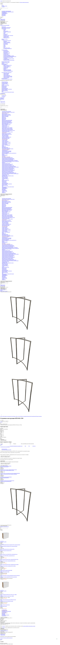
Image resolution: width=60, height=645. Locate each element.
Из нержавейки (6, 44)
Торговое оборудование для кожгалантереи (8, 165)
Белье (4, 33)
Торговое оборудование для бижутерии (7, 251)
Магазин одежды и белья (5, 85)
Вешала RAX (4, 119)
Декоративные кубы (5, 150)
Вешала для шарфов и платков (6, 124)
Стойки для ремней (6, 77)
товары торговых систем (5, 174)
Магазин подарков (4, 184)
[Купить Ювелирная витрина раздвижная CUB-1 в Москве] (7, 549)
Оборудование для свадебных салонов (7, 171)
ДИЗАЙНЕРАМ (4, 12)
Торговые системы (4, 125)
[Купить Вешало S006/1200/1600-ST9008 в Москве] (6, 570)
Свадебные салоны (6, 36)
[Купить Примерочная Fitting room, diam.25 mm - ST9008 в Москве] (8, 594)
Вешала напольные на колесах (6, 114)
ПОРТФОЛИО (2, 97)
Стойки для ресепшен (5, 82)
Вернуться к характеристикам (4, 526)
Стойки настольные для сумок (6, 143)
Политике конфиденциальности (24, 2)
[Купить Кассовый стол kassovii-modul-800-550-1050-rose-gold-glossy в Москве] (10, 575)
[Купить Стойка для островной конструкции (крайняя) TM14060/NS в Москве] (10, 473)
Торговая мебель (4, 64)
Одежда (5, 29)
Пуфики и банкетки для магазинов (7, 221)
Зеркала (3, 145)
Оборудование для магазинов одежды (7, 157)
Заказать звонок (3, 22)
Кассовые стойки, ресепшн (6, 61)
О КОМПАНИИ (4, 190)
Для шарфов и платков (7, 47)
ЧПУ (2, 91)
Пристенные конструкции (7, 40)
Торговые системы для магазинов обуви (7, 159)
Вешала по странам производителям (7, 120)
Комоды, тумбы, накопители (8, 65)
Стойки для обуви (4, 140)
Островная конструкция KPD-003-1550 (5, 481)
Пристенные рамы (6, 51)
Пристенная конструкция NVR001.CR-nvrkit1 (6, 601)
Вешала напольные (4, 113)
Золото (5, 45)
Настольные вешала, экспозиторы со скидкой (8, 130)
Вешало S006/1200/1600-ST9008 (4, 571)
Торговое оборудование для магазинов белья (8, 168)
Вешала (3, 39)
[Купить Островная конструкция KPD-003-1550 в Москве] (7, 480)
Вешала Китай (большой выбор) (6, 121)
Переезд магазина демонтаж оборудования (8, 186)
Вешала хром (4, 117)
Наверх (1, 639)
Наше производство (5, 81)
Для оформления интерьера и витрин (9, 58)
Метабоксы (3, 162)
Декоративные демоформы (7, 70)
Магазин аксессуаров (5, 90)
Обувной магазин (4, 86)
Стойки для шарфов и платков (6, 229)
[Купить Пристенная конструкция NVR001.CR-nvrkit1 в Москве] (8, 599)
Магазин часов (4, 181)
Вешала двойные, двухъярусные (6, 202)
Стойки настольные (6, 73)
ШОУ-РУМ (3, 14)
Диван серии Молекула (5, 134)
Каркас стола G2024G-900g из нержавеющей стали (7, 555)
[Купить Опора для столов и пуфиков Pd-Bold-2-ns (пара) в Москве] (8, 469)
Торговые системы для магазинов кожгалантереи (9, 166)
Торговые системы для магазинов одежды (8, 158)
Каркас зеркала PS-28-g (3, 606)
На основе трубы (6, 54)
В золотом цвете (6, 50)
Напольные (5, 41)
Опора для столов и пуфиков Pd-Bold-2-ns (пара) (7, 470)
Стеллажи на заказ (4, 262)
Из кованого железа (6, 59)
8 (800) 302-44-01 (2, 19)
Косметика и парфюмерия (7, 31)
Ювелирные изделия (6, 37)
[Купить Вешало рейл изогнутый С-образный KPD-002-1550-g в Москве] (9, 559)
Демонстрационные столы (5, 62)
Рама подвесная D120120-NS (4, 466)
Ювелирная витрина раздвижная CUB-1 (6, 550)
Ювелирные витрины (5, 63)
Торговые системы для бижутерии (7, 164)
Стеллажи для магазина (5, 136)
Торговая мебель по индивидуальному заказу (8, 199)
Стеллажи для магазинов (7, 66)
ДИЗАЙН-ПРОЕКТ (5, 13)
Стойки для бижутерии (7, 75)
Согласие (3, 627)
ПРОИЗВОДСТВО (4, 610)
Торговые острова (4, 126)
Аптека (5, 32)
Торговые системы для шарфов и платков (8, 167)
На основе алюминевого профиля (8, 57)
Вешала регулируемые (5, 115)
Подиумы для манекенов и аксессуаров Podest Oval (9, 240)
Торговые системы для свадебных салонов (8, 172)
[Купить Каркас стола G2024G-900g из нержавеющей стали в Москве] (8, 554)
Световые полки (6, 67)
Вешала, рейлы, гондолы (16, 416)
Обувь (4, 30)
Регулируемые (6, 43)
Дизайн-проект (4, 95)
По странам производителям (8, 48)
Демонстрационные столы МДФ (6, 151)
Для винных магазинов (5, 178)
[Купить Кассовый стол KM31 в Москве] (5, 540)
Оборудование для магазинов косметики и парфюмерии (10, 160)
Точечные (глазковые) (7, 53)
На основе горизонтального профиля (9, 55)
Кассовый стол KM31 (3, 541)
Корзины (3, 154)
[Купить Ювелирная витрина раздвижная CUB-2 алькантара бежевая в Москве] (10, 544)
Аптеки (3, 84)
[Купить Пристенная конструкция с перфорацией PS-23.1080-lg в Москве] (9, 564)
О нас (3, 5)
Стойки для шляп (6, 74)
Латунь (5, 46)
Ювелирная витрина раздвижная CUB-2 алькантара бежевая (8, 546)
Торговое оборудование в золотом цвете (7, 148)
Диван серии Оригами (5, 135)
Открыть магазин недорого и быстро (7, 127)
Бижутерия (5, 34)
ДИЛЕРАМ (3, 614)
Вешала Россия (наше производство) (7, 122)
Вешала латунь (4, 118)
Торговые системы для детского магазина (8, 170)
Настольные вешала (5, 139)
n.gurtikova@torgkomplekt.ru (4, 630)
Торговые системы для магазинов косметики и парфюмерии (10, 161)
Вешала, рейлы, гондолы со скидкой (7, 128)
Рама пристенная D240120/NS (4, 477)
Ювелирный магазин (5, 88)
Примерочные (6, 68)
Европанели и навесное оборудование (9, 60)
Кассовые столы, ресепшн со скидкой (7, 129)
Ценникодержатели (4, 78)
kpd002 (5, 445)
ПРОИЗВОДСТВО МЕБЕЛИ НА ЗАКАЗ (8, 175)
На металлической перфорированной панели (10, 56)
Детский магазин (4, 87)
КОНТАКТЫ (4, 15)
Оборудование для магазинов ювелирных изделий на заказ (10, 173)
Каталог (1, 416)
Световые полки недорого (5, 131)
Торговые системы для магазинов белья (7, 169)
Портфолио (3, 96)
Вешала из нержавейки (5, 116)
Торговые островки (4, 83)
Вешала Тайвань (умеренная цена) (7, 210)
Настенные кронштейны (5, 152)
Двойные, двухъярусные (7, 42)
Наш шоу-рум (4, 26)
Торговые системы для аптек (6, 163)
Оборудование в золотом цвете (6, 27)
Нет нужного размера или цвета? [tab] (6, 449)
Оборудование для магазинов (6, 156)
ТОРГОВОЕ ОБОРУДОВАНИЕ (6, 11)
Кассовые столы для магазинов (6, 133)
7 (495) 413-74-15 (2, 102)
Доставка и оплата (4, 191)
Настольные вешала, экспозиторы (8, 35)
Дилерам (3, 6)
